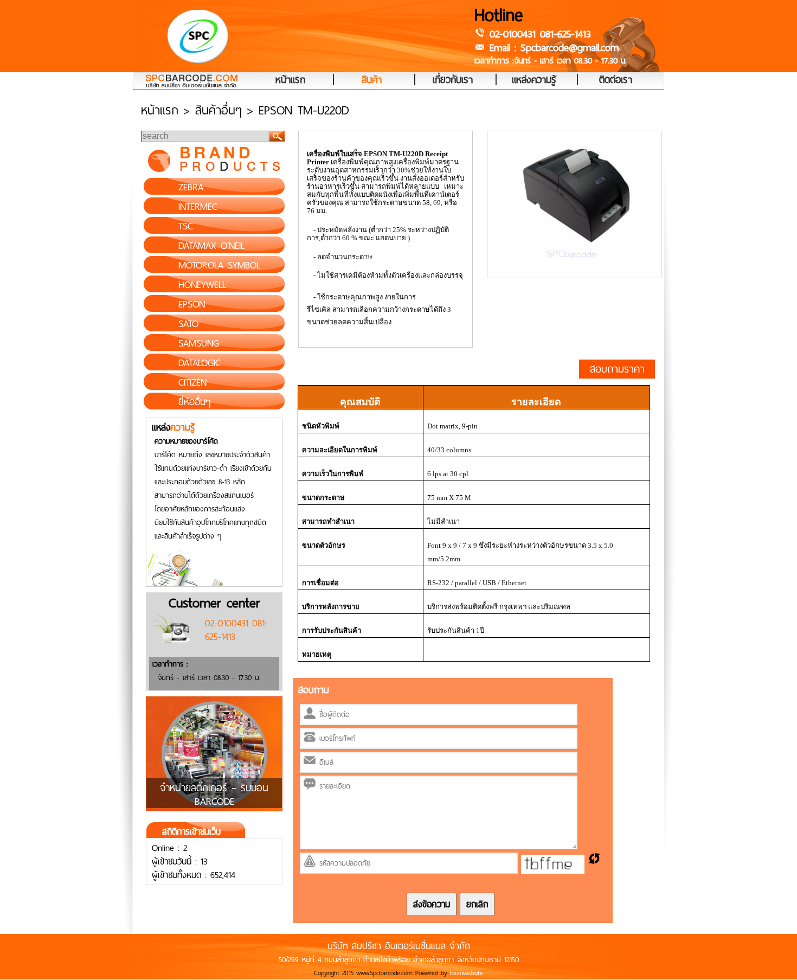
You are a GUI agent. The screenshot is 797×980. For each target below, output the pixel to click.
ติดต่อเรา (615, 80)
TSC (185, 226)
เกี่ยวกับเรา (453, 80)
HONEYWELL (202, 284)
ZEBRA (190, 187)
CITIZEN (192, 382)
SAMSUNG (198, 343)
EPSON (191, 304)
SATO (188, 323)
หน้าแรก (290, 80)
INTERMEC (197, 206)
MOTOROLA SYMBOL (219, 265)
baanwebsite (466, 973)
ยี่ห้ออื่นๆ (194, 402)
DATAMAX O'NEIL (211, 245)
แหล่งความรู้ (534, 80)
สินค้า (372, 80)
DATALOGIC (199, 362)
